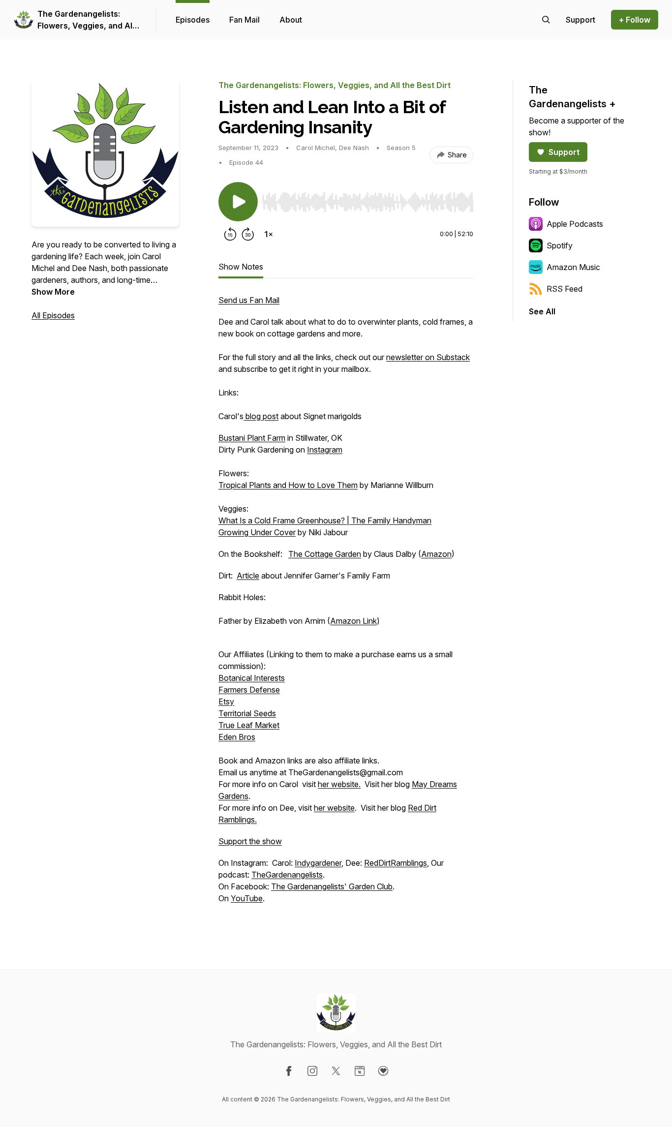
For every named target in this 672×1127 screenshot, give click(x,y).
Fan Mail (244, 20)
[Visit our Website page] (360, 1071)
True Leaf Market (248, 725)
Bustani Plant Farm (251, 438)
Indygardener (318, 863)
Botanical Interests (251, 678)
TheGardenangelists (287, 875)
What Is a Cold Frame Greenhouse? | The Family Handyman (324, 520)
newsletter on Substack (428, 357)
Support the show (250, 841)
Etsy (226, 701)
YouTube (247, 898)
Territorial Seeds (247, 713)
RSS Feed (564, 289)
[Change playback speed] (268, 234)
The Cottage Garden (324, 554)
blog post (261, 416)
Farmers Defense (249, 690)
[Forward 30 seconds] (248, 234)
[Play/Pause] (238, 201)
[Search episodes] (546, 20)
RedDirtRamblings (395, 863)
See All (542, 311)
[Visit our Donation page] (383, 1071)
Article (248, 575)
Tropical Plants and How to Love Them (288, 485)
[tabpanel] (345, 604)
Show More (53, 292)
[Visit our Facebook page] (289, 1071)
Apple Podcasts (575, 224)
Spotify (560, 245)
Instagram (324, 450)
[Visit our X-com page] (336, 1071)
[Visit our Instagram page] (312, 1071)
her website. (339, 784)
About (290, 20)
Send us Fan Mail (248, 300)
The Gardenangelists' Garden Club (332, 886)
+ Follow (634, 20)
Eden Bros (236, 737)
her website (334, 808)
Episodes (193, 20)
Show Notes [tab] (240, 267)
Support (564, 152)
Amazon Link (353, 621)
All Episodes (53, 315)
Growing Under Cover (257, 532)
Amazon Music (573, 267)
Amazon (436, 554)
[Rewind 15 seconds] (230, 234)
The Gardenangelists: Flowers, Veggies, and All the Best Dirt (85, 20)
